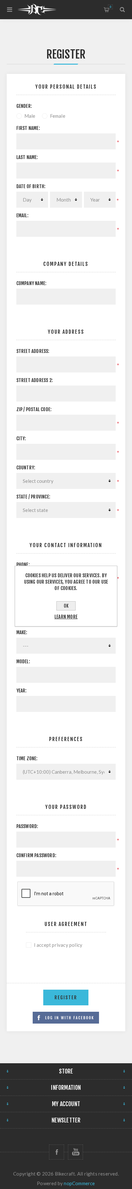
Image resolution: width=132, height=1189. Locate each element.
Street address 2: (34, 380)
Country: (26, 468)
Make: (22, 632)
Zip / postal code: (34, 409)
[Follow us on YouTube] (75, 1152)
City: (21, 438)
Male (30, 116)
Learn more (66, 617)
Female (57, 116)
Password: (27, 826)
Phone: (23, 565)
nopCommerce (79, 1183)
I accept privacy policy (58, 945)
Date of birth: (31, 186)
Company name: (31, 283)
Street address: (33, 351)
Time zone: (27, 758)
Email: (22, 215)
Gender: (24, 106)
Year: (21, 691)
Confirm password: (36, 855)
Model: (23, 661)
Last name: (27, 157)
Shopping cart (110, 7)
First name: (28, 128)
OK (66, 606)
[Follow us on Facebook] (56, 1152)
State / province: (33, 497)
